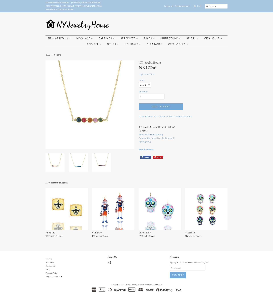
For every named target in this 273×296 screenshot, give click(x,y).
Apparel (93, 44)
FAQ (47, 269)
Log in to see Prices (146, 74)
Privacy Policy (52, 272)
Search (49, 258)
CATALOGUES (177, 44)
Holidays (132, 44)
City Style (212, 38)
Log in (167, 6)
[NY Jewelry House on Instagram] (109, 263)
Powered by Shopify (153, 284)
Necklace (83, 38)
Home (48, 55)
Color (141, 79)
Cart (199, 6)
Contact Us (50, 265)
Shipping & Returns (54, 276)
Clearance (154, 44)
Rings (148, 38)
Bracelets (128, 38)
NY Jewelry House (136, 284)
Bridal (191, 38)
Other (112, 44)
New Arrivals (58, 38)
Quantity (143, 91)
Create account (182, 6)
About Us (50, 262)
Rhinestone (169, 38)
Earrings (106, 38)
